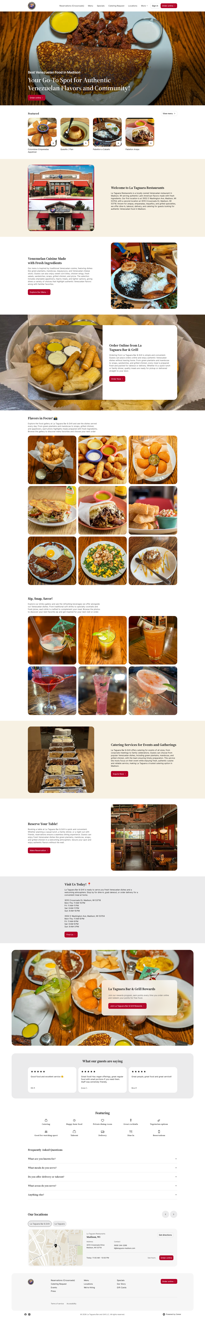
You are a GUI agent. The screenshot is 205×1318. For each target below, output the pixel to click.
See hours (151, 1258)
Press (53, 1291)
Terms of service (57, 1304)
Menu (90, 6)
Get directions (165, 1235)
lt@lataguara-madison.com (124, 1248)
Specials (101, 6)
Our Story (121, 1284)
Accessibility (71, 1304)
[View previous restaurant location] (165, 1214)
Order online (166, 1258)
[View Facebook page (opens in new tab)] (25, 1314)
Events (54, 1287)
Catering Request (116, 6)
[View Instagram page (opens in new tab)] (29, 1314)
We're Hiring (89, 1287)
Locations (132, 6)
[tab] (40, 1224)
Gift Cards (121, 1287)
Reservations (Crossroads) (71, 6)
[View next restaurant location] (173, 1214)
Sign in (155, 6)
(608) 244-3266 (120, 1245)
